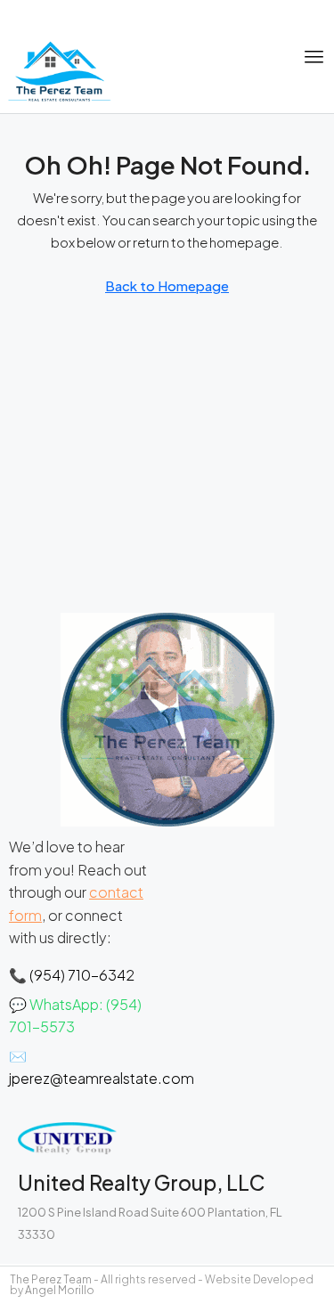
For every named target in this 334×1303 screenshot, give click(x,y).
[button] (314, 57)
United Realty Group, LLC (141, 1182)
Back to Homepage (167, 285)
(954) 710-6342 (81, 974)
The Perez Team (51, 1279)
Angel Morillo (59, 1290)
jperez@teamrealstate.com (101, 1078)
